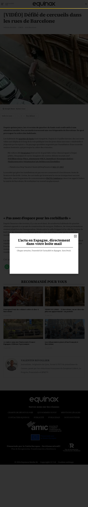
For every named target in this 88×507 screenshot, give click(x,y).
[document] (44, 253)
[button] (75, 236)
